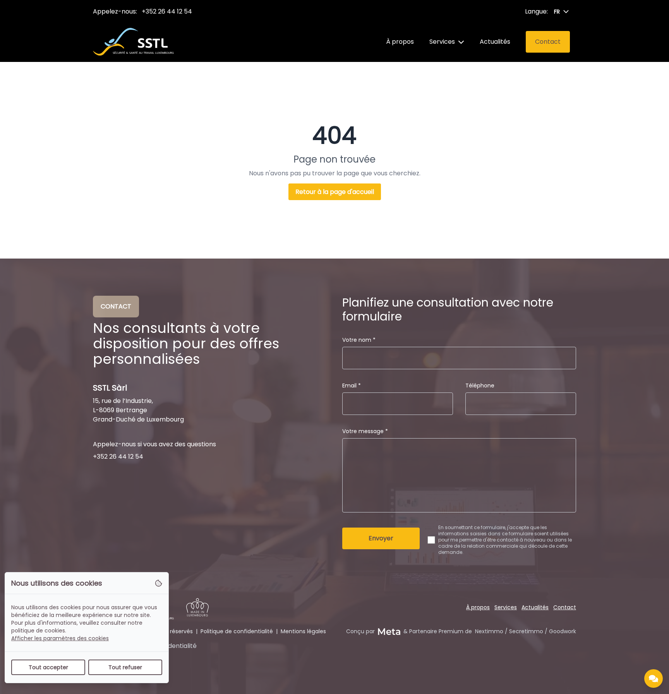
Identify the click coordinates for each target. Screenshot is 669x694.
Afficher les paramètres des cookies (60, 638)
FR (557, 11)
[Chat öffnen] (653, 678)
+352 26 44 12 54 (167, 11)
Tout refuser (125, 667)
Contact (564, 607)
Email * (351, 385)
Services (442, 41)
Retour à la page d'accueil (334, 191)
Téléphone (479, 385)
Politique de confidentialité (237, 631)
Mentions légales (303, 631)
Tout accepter (48, 667)
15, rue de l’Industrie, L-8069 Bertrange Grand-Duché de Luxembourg (138, 410)
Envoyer (381, 538)
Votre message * (365, 431)
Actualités (495, 41)
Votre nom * (359, 340)
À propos (400, 41)
